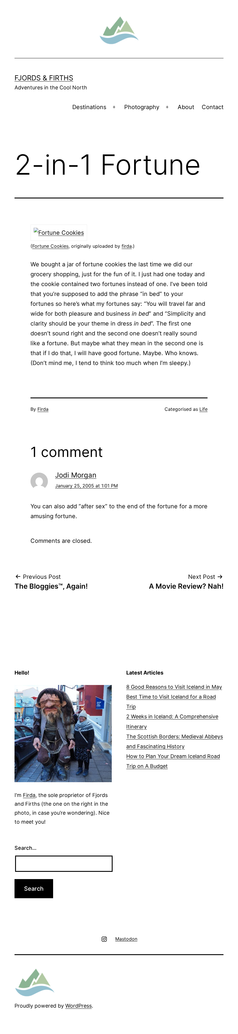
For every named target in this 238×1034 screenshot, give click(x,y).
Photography (141, 107)
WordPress (78, 1006)
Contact (212, 107)
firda (127, 246)
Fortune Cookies (50, 246)
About (186, 107)
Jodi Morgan (75, 475)
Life (203, 409)
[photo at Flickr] (58, 232)
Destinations (89, 107)
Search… (26, 848)
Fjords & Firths (44, 78)
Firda (42, 409)
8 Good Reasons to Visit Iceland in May (174, 687)
